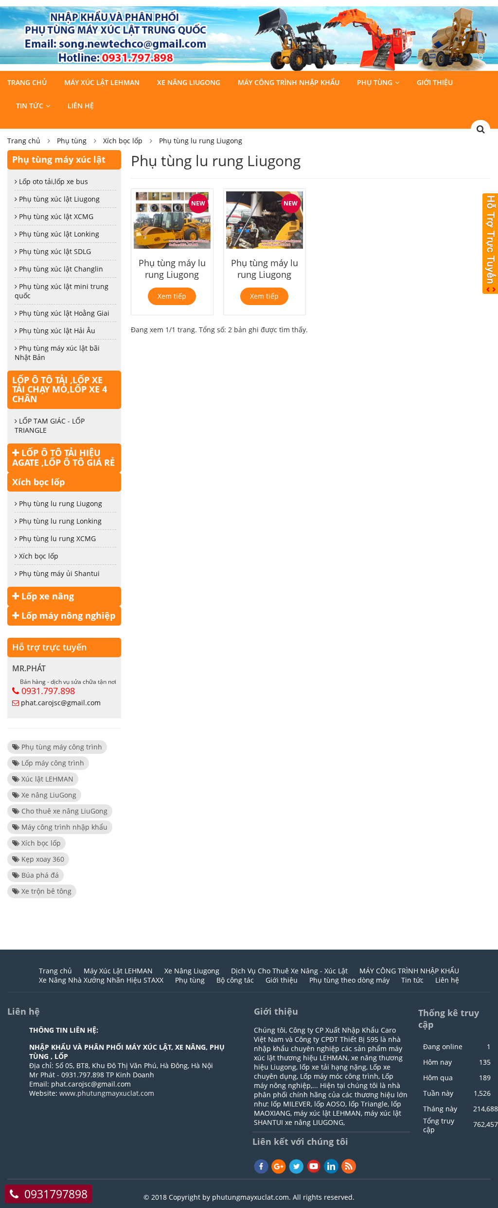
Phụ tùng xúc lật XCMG (55, 216)
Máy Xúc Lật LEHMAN (102, 82)
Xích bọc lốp (122, 140)
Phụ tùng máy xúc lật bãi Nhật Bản (57, 352)
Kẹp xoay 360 (41, 859)
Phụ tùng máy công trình (60, 746)
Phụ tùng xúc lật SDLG (54, 251)
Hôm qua (438, 1077)
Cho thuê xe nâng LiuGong (63, 811)
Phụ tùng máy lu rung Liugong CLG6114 (172, 274)
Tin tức (29, 105)
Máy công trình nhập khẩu (63, 827)
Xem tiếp (172, 296)
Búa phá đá (39, 875)
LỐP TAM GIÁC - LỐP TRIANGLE (50, 425)
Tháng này (440, 1109)
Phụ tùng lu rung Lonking (59, 521)
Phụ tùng (374, 82)
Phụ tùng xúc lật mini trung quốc (61, 291)
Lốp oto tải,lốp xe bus (52, 181)
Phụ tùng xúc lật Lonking (58, 233)
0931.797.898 (48, 691)
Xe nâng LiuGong (47, 795)
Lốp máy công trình (51, 762)
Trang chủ (27, 82)
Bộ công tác (235, 980)
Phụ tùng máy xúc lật (59, 159)
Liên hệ (81, 105)
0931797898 (56, 1194)
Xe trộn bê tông (45, 891)
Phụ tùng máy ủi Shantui (58, 573)
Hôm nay (437, 1062)
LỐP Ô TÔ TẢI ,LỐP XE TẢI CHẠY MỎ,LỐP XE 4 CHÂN (59, 389)
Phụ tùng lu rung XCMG (56, 538)
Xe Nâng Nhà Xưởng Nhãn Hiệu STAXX (101, 980)
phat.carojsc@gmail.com (61, 702)
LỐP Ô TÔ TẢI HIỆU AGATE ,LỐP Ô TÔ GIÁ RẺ (63, 457)
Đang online (442, 1046)
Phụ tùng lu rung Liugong (200, 140)
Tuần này (438, 1093)
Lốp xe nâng (46, 596)
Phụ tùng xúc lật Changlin (60, 268)
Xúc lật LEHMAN (46, 778)
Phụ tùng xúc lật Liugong (58, 199)
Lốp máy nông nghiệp (67, 615)
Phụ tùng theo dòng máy (349, 980)
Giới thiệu (435, 82)
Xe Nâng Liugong (188, 82)
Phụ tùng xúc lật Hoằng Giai (63, 313)
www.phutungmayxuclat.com (106, 1093)
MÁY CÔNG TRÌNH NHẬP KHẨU (288, 82)
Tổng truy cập (438, 1125)
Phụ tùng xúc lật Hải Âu (56, 330)
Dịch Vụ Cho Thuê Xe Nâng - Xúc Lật (289, 970)
